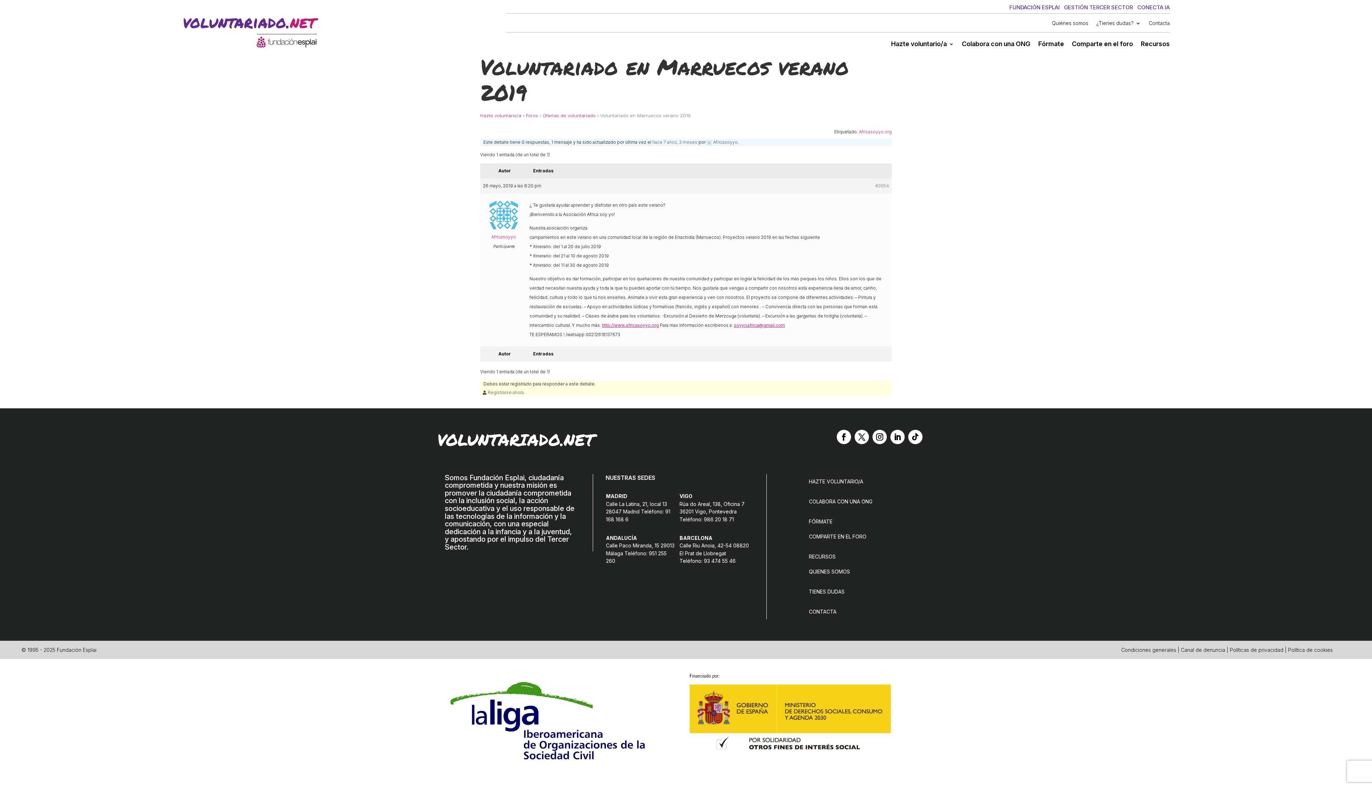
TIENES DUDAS (827, 592)
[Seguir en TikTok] (915, 437)
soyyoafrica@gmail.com (759, 325)
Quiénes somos (1070, 23)
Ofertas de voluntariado (569, 115)
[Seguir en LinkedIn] (897, 437)
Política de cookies (1310, 650)
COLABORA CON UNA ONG (841, 501)
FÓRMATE (820, 521)
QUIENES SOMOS (829, 572)
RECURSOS (822, 557)
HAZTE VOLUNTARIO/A (836, 481)
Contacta (1159, 23)
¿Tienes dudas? (1115, 23)
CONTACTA (822, 612)
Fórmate (1051, 44)
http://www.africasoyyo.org (630, 325)
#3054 (882, 185)
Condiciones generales (1148, 650)
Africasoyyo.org (875, 131)
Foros (532, 115)
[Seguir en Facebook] (844, 437)
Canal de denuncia (1203, 650)
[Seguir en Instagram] (880, 437)
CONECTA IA (1153, 7)
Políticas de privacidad (1256, 650)
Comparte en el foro (1102, 44)
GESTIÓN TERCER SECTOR (1098, 7)
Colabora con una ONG (996, 44)
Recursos (1155, 44)
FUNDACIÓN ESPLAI (1034, 7)
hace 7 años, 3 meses (674, 142)
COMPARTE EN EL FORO (837, 536)
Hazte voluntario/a (919, 44)
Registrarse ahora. (506, 392)
